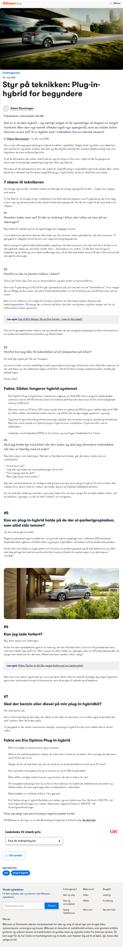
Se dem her (89, 820)
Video (86, 895)
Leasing (106, 895)
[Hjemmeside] (12, 3)
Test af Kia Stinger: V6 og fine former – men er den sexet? (50, 319)
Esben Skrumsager (18, 139)
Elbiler (86, 901)
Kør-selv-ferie (109, 910)
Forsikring (108, 901)
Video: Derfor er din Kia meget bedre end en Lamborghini (50, 666)
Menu (117, 3)
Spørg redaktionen (69, 911)
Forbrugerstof (11, 73)
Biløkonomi (88, 889)
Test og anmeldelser (69, 902)
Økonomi (87, 910)
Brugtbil (107, 889)
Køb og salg (69, 895)
